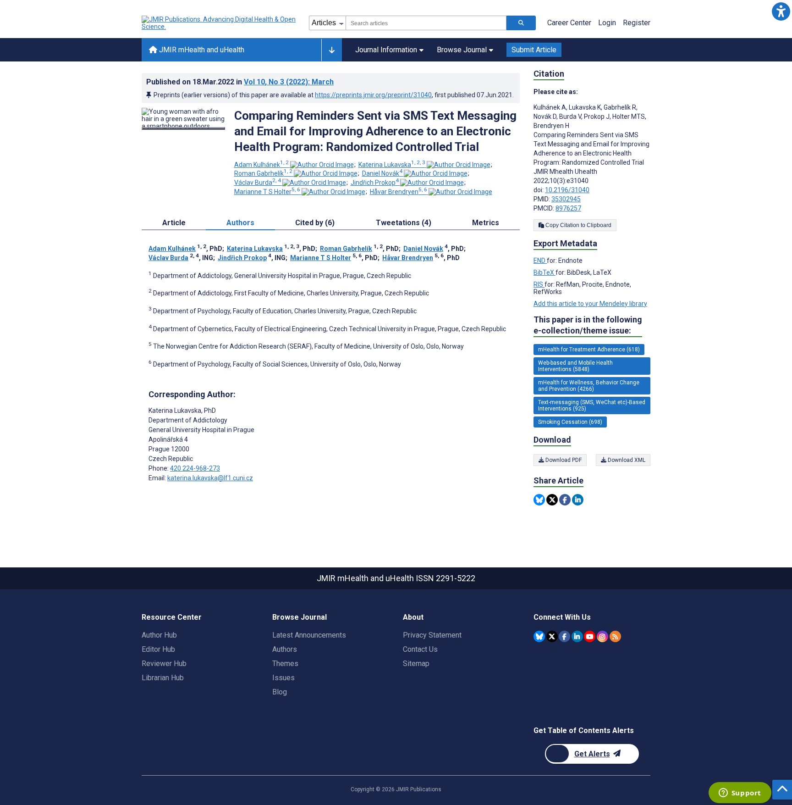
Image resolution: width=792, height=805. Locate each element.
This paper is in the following (588, 325)
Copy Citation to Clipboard (577, 225)
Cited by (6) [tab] (315, 222)
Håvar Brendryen (398, 191)
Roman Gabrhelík (263, 173)
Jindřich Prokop (375, 182)
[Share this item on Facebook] (565, 499)
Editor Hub (158, 649)
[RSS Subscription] (615, 636)
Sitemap (416, 663)
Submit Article (534, 49)
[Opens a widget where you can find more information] (739, 793)
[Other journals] (331, 50)
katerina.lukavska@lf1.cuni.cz (210, 478)
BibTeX (545, 272)
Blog (279, 692)
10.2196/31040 (567, 190)
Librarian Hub (163, 677)
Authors (284, 649)
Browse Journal (462, 49)
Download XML (625, 460)
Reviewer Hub (164, 663)
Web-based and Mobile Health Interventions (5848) (575, 366)
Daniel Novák (382, 173)
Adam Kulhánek (261, 164)
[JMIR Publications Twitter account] (552, 636)
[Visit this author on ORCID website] (322, 164)
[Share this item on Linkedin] (577, 499)
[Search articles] (521, 23)
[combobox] (426, 23)
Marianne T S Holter (267, 191)
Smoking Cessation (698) (570, 422)
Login (607, 22)
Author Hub (159, 635)
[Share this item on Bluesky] (539, 499)
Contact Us (420, 649)
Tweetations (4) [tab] (403, 222)
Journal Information (386, 49)
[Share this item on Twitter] (552, 499)
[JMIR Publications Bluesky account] (539, 636)
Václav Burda (257, 182)
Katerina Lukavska (391, 164)
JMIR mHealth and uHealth (200, 49)
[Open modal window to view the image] (183, 128)
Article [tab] (174, 222)
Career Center (569, 22)
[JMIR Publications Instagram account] (602, 636)
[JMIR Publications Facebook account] (564, 636)
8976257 (568, 208)
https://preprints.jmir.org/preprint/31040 (373, 95)
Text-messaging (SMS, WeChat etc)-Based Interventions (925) (591, 405)
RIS (539, 284)
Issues (283, 677)
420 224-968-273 (195, 468)
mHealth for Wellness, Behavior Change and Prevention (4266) (588, 385)
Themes (285, 663)
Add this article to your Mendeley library (590, 303)
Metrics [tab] (485, 222)
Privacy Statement (432, 635)
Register (636, 22)
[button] (780, 11)
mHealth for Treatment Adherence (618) (589, 349)
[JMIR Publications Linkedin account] (577, 636)
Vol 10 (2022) (289, 82)
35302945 (566, 199)
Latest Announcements (309, 635)
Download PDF (563, 460)
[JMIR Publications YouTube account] (589, 636)
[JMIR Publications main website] (219, 23)
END (540, 260)
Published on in (240, 82)
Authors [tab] (240, 222)
